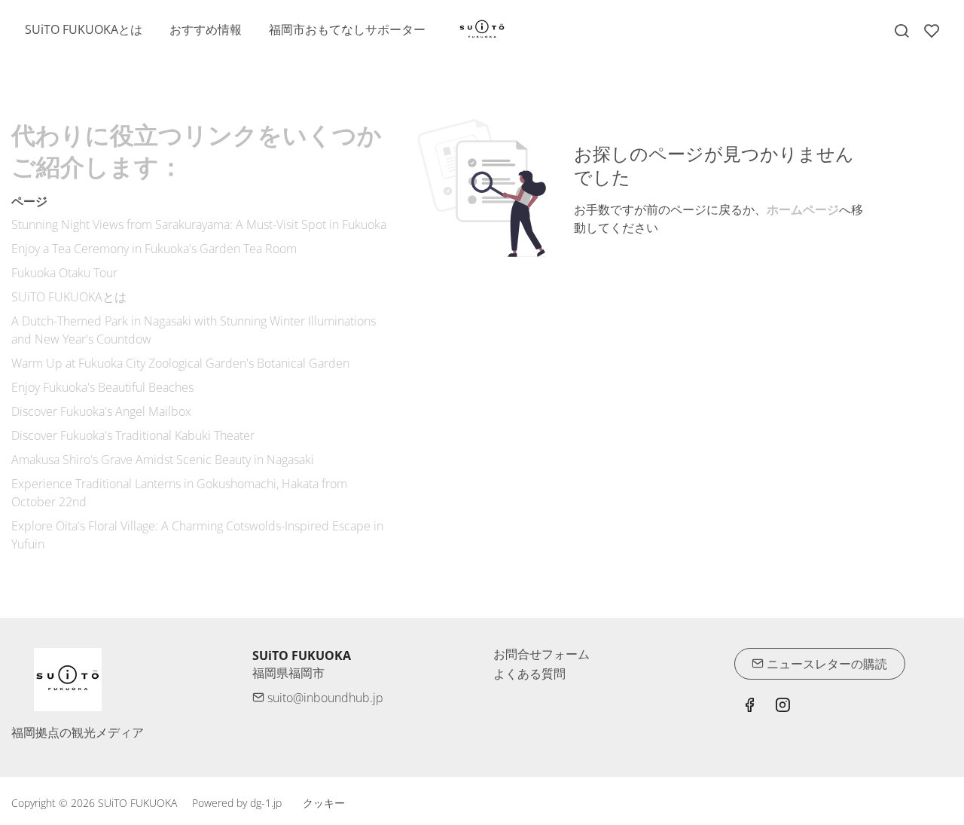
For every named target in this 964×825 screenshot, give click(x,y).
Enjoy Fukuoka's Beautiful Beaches (102, 387)
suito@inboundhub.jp (323, 697)
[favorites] (932, 30)
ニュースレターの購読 (825, 663)
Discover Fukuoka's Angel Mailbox (101, 411)
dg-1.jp (266, 803)
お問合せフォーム (541, 654)
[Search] (901, 30)
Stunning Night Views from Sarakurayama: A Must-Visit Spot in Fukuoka (198, 224)
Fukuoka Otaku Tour (64, 272)
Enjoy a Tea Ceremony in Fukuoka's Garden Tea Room (154, 248)
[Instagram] (782, 707)
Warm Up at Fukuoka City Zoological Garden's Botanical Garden (180, 363)
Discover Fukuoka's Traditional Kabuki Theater (133, 435)
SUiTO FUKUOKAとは (69, 297)
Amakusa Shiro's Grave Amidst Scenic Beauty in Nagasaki (162, 459)
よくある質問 (529, 673)
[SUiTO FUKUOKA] (482, 28)
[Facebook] (749, 707)
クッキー (324, 803)
